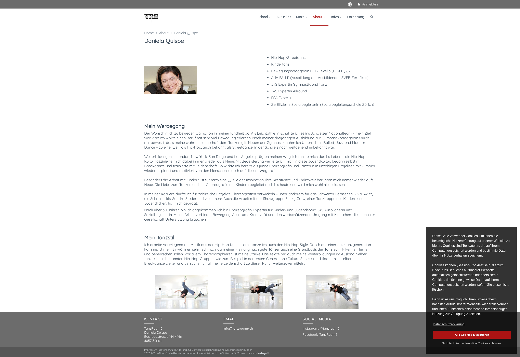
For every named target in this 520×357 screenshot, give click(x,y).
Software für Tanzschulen (237, 353)
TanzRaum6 (328, 334)
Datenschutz (166, 349)
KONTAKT (153, 319)
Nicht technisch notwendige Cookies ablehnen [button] (471, 343)
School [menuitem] (263, 16)
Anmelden (369, 4)
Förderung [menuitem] (355, 16)
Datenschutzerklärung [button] (449, 324)
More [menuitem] (300, 16)
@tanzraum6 (329, 328)
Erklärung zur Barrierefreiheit (192, 349)
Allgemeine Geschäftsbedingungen (231, 349)
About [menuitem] (317, 16)
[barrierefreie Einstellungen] (351, 4)
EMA (227, 318)
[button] (371, 16)
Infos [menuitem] (335, 16)
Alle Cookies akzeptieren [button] (472, 334)
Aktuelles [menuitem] (283, 16)
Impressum (150, 349)
